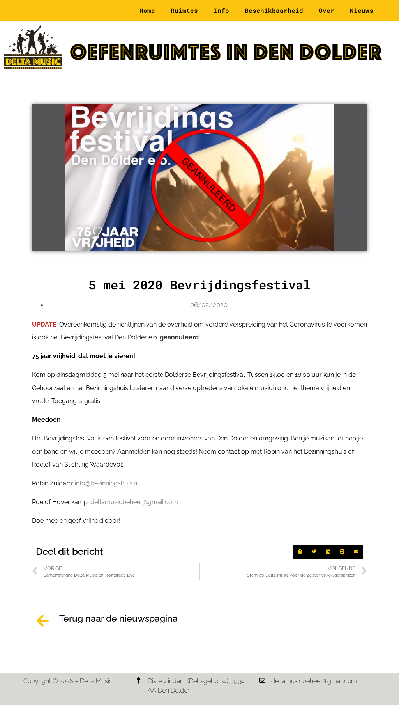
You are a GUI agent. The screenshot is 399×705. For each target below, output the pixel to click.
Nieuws (361, 10)
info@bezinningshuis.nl (107, 483)
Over (326, 10)
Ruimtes (184, 10)
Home (147, 10)
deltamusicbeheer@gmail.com (134, 502)
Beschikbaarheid (274, 10)
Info (221, 10)
